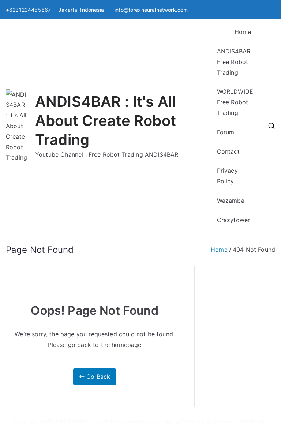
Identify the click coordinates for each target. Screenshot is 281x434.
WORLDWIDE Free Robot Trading (235, 102)
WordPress (253, 421)
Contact (228, 151)
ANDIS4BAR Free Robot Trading (233, 62)
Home (243, 31)
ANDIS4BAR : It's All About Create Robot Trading (105, 121)
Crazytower (233, 220)
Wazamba (230, 200)
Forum (226, 132)
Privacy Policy (227, 176)
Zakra (220, 421)
